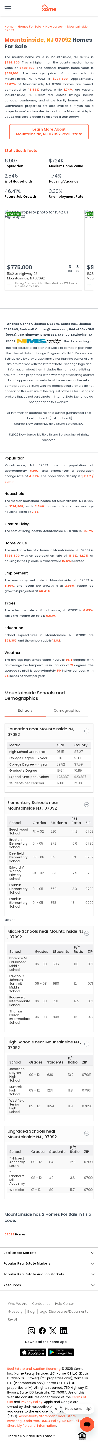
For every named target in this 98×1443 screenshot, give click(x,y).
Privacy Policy (31, 1402)
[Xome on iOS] (34, 1351)
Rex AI (12, 1319)
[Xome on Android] (61, 1351)
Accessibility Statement (38, 1416)
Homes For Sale (29, 26)
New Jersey (54, 26)
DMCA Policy (50, 1421)
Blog (31, 1311)
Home (9, 26)
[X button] (53, 1330)
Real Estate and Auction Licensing (34, 1368)
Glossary (15, 1311)
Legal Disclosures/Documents (63, 1311)
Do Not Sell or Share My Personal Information (45, 1423)
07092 (9, 30)
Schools (25, 710)
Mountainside (77, 26)
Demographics (67, 710)
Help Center (64, 1303)
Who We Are (17, 1303)
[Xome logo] (49, 7)
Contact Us (41, 1303)
